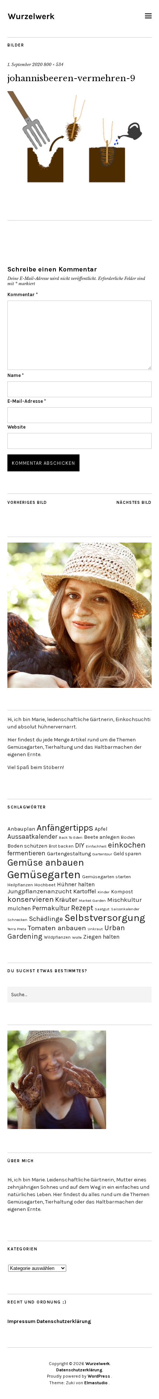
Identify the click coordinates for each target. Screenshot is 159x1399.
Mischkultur (124, 899)
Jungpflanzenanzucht (39, 891)
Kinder (103, 892)
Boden (128, 837)
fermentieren (26, 853)
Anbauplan (21, 828)
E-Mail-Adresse (26, 401)
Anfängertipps (65, 828)
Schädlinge (46, 918)
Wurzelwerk (97, 1363)
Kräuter (66, 900)
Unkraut (95, 929)
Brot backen (61, 846)
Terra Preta (16, 929)
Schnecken (17, 919)
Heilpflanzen (20, 884)
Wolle (77, 937)
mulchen (19, 908)
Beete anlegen (101, 837)
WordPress (99, 1376)
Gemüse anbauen (45, 862)
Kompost (122, 891)
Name (15, 375)
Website (16, 427)
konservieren (30, 899)
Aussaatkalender (32, 836)
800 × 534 (53, 64)
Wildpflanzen (57, 937)
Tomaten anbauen (57, 928)
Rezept (82, 908)
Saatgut (102, 909)
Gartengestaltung (69, 854)
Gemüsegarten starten (106, 876)
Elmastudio (96, 1382)
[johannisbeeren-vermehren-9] (79, 185)
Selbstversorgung (104, 918)
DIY (79, 845)
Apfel (101, 829)
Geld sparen (127, 853)
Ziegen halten (101, 937)
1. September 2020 (25, 64)
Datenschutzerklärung (64, 1321)
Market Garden (92, 900)
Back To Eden (70, 837)
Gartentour (102, 854)
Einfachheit (96, 846)
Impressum (21, 1321)
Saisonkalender (125, 909)
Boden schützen (27, 846)
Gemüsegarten (44, 874)
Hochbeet (44, 884)
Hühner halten (76, 884)
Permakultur (51, 908)
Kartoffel (84, 891)
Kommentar (22, 294)
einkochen (127, 844)
